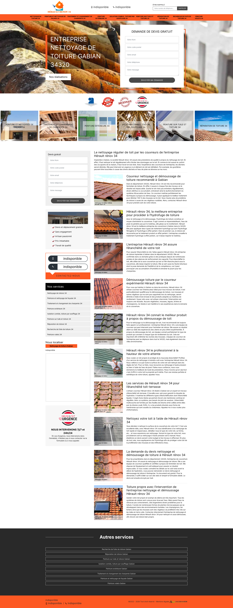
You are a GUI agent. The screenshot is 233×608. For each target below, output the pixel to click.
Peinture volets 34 (199, 17)
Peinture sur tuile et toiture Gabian (116, 559)
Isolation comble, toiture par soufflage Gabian (117, 564)
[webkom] (178, 602)
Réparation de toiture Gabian (116, 554)
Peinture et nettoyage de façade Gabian (117, 578)
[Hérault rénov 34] (59, 7)
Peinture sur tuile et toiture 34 (144, 17)
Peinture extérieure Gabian (116, 569)
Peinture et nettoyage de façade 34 (55, 17)
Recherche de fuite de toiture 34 (182, 17)
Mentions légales (162, 602)
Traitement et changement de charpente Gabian (116, 574)
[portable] (53, 258)
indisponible (101, 7)
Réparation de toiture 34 (163, 17)
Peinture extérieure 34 (101, 17)
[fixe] (53, 266)
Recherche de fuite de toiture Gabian (116, 549)
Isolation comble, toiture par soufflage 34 (122, 17)
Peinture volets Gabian (116, 583)
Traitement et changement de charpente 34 (79, 17)
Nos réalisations (58, 76)
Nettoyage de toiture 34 (35, 17)
